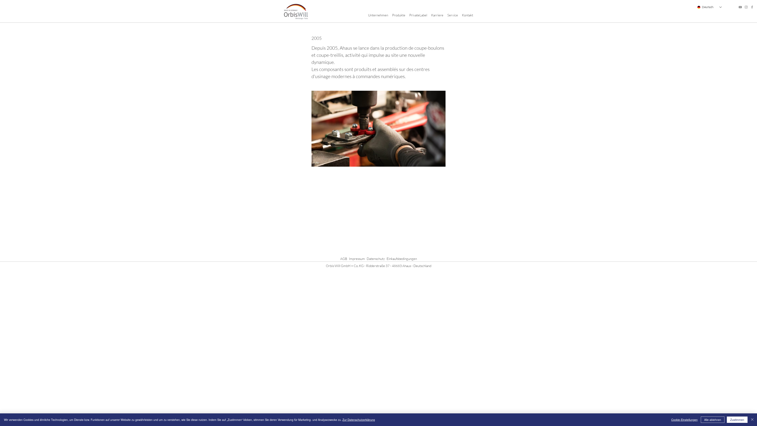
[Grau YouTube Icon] (740, 7)
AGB (343, 259)
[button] (378, 15)
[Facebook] (752, 7)
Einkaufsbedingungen (402, 259)
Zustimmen (737, 420)
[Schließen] (752, 420)
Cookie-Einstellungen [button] (684, 420)
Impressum (357, 259)
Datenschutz (376, 259)
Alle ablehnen (712, 420)
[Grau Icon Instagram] (746, 7)
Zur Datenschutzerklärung (358, 420)
